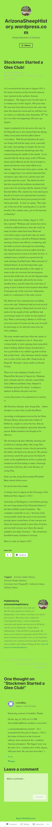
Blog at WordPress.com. (26, 818)
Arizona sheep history (15, 75)
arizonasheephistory (15, 72)
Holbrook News (36, 584)
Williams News (11, 587)
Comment (39, 797)
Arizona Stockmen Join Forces (18, 660)
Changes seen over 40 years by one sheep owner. (26, 665)
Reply (12, 761)
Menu (27, 45)
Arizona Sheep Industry (15, 580)
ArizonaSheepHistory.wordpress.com (26, 26)
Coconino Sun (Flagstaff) (16, 584)
